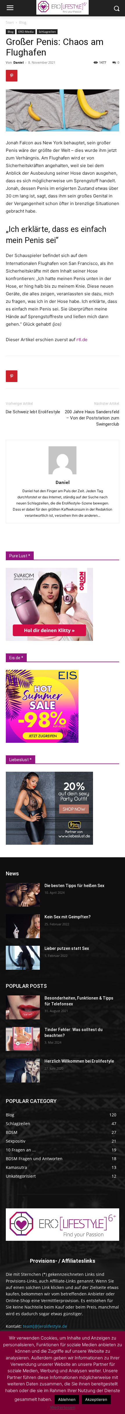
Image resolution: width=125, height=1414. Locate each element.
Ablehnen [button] (67, 1399)
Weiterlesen (62, 1407)
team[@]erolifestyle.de (45, 1326)
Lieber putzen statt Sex (66, 948)
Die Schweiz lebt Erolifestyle (33, 411)
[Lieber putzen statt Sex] (23, 958)
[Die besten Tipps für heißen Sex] (23, 895)
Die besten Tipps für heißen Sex (74, 885)
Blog (22, 22)
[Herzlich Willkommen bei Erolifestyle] (23, 1070)
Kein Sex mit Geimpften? (67, 917)
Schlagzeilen (47, 32)
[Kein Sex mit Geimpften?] (23, 926)
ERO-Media (26, 32)
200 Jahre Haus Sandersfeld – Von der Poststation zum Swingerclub (92, 418)
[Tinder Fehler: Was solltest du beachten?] (23, 1039)
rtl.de (82, 339)
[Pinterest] (11, 75)
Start (10, 22)
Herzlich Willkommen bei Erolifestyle (79, 1061)
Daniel (18, 62)
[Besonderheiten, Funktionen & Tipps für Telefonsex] (23, 1007)
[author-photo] (62, 474)
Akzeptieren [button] (96, 1399)
